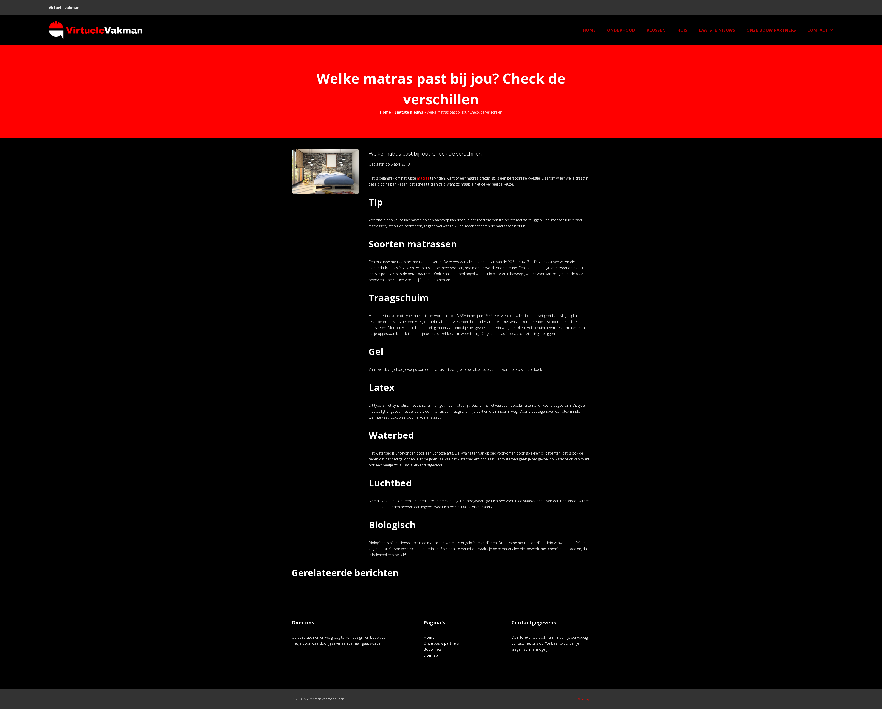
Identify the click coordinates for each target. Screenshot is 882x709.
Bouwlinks (433, 649)
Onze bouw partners (771, 30)
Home (589, 30)
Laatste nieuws (717, 30)
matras (423, 178)
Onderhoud (621, 30)
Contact (817, 30)
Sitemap (431, 655)
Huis (682, 30)
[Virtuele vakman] (95, 30)
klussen (656, 30)
